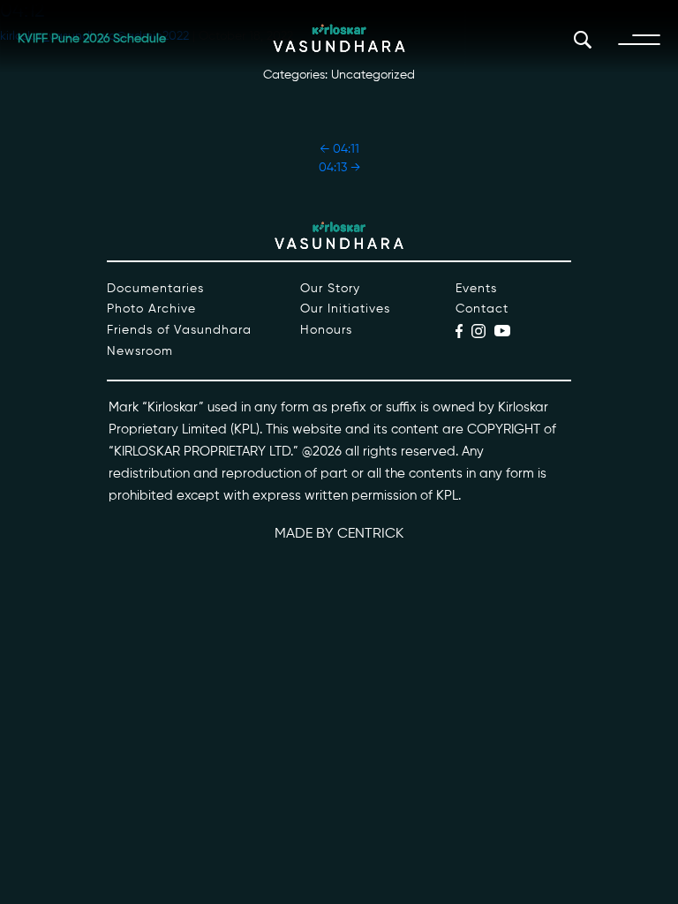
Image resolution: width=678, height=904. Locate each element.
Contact (482, 309)
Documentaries (155, 288)
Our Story (330, 288)
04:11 (339, 149)
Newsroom (140, 351)
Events (476, 288)
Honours (326, 330)
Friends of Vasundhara (179, 330)
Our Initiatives (345, 309)
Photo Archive (151, 309)
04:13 (339, 168)
